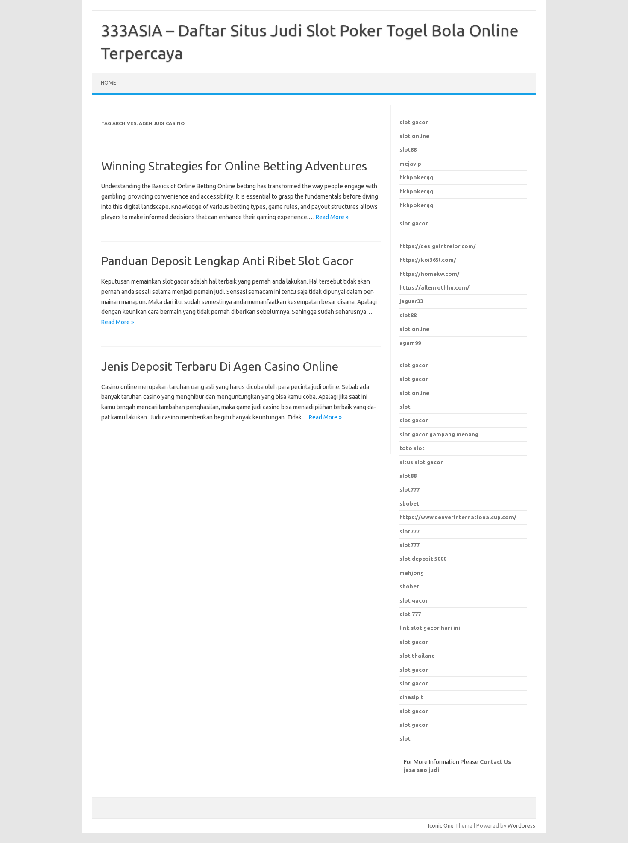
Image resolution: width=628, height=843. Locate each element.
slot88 (408, 149)
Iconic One (441, 825)
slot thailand (417, 656)
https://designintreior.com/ (437, 246)
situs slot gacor (421, 462)
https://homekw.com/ (429, 274)
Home (108, 82)
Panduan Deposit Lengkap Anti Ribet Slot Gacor (227, 260)
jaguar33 (411, 301)
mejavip (410, 164)
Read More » (332, 217)
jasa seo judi (421, 770)
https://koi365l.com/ (427, 260)
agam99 (410, 343)
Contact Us (495, 761)
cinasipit (411, 697)
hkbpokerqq (416, 177)
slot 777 (410, 614)
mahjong (411, 573)
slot (405, 407)
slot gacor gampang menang (438, 434)
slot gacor (413, 122)
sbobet (409, 586)
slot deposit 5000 (422, 559)
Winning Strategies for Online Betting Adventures (234, 166)
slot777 (409, 531)
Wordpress (521, 825)
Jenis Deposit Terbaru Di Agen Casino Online (219, 366)
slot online (414, 136)
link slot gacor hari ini (429, 628)
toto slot (412, 448)
